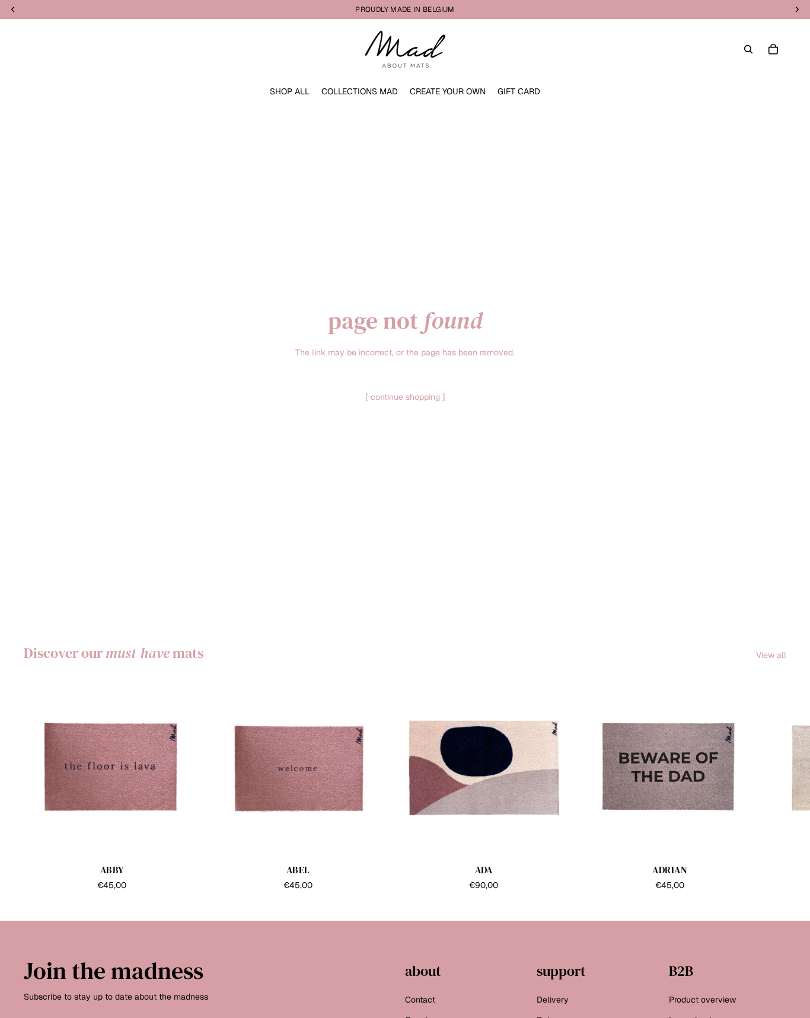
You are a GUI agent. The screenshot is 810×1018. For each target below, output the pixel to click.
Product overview (702, 999)
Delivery (553, 999)
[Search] (748, 49)
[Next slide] (773, 786)
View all (771, 655)
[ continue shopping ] (405, 397)
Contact (420, 999)
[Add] (182, 837)
